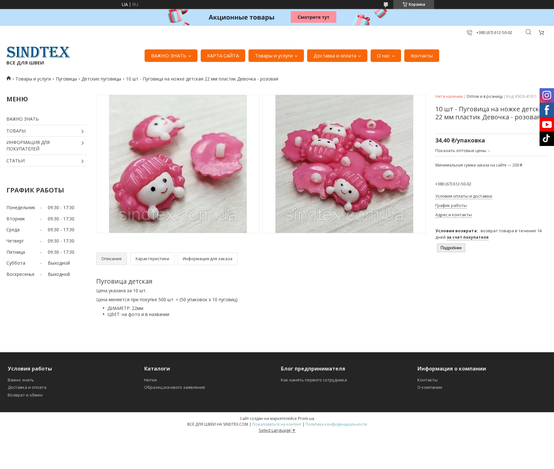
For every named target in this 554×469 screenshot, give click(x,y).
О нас (383, 55)
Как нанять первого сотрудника (314, 380)
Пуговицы (66, 79)
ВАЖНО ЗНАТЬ (168, 55)
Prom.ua (306, 418)
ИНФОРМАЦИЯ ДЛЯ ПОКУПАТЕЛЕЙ (28, 145)
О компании (429, 387)
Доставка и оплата (335, 55)
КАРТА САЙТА (223, 55)
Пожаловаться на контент (276, 424)
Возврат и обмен (25, 395)
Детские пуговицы (101, 79)
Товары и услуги (274, 55)
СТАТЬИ (15, 161)
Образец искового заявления (174, 387)
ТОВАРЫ (16, 131)
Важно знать (21, 380)
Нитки (150, 380)
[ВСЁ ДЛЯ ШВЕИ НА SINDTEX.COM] (38, 52)
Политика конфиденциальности (336, 424)
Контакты (422, 55)
